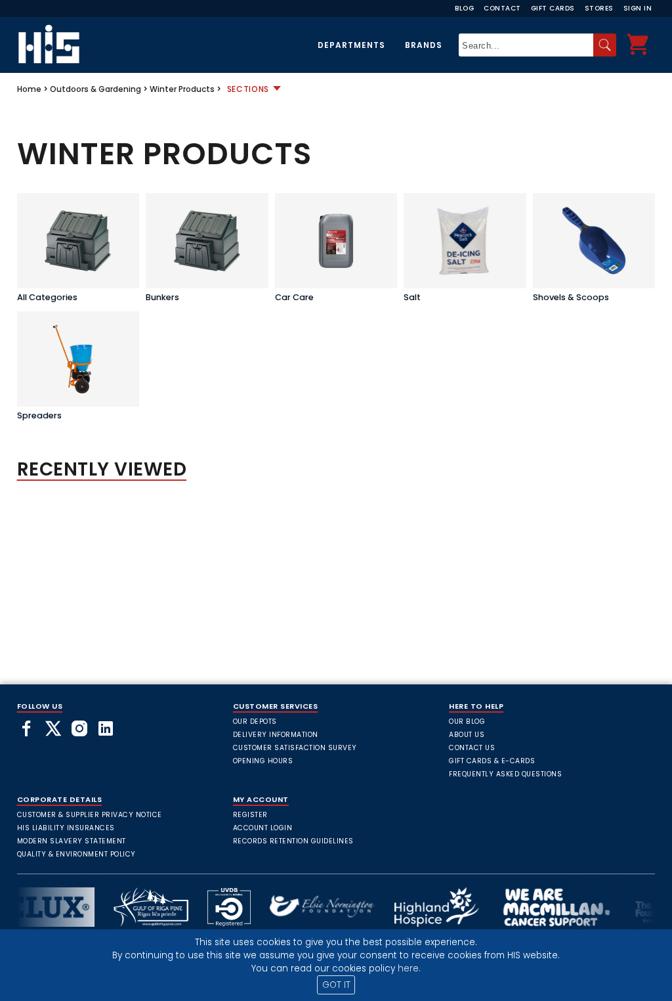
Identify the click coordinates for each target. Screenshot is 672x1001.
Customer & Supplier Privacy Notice (89, 815)
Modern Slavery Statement (71, 841)
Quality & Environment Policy (76, 854)
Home (29, 89)
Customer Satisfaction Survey (295, 748)
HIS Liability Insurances (66, 828)
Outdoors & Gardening (95, 89)
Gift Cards (553, 8)
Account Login (263, 828)
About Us (466, 735)
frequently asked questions (505, 774)
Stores (599, 8)
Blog (464, 8)
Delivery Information (275, 735)
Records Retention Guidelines (293, 841)
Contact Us (472, 748)
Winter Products (182, 89)
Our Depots (255, 721)
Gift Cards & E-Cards (492, 761)
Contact (502, 8)
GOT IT (336, 985)
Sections (248, 89)
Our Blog (467, 721)
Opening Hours (263, 761)
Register (250, 815)
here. (409, 968)
